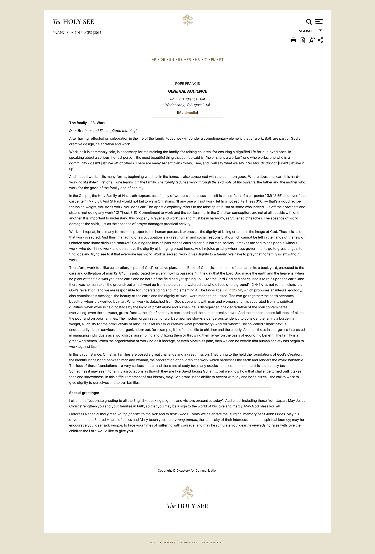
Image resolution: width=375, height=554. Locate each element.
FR (189, 59)
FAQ (152, 542)
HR (197, 59)
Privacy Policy (211, 542)
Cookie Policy (188, 542)
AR (154, 59)
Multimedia (187, 112)
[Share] (321, 41)
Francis (61, 32)
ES (180, 59)
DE (162, 59)
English (306, 32)
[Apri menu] (318, 21)
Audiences (82, 32)
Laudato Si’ (232, 290)
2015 (97, 32)
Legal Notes (167, 542)
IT (205, 59)
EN (171, 59)
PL (213, 59)
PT (221, 59)
